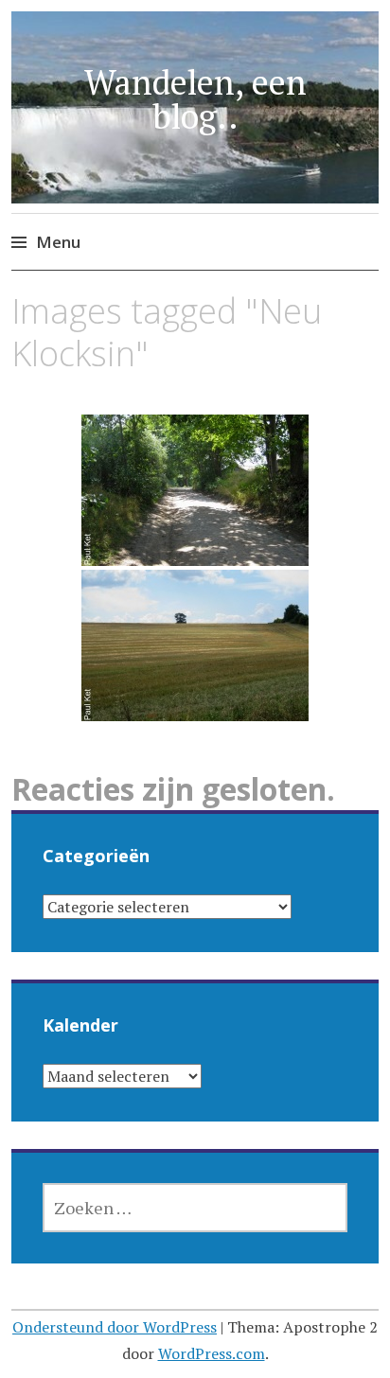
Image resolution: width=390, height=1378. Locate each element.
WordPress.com (211, 1353)
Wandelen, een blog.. (195, 99)
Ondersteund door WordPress (114, 1326)
